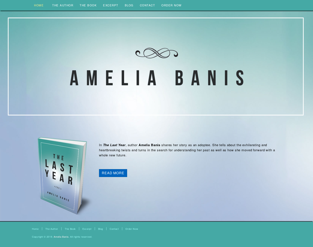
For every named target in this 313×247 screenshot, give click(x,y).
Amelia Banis (61, 236)
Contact (114, 228)
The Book (70, 228)
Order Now (131, 228)
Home (35, 228)
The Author (51, 228)
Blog (100, 228)
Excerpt (86, 228)
